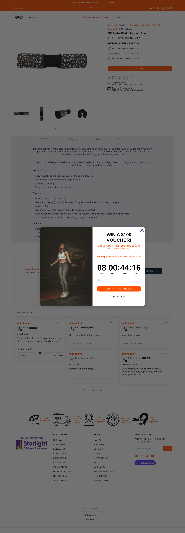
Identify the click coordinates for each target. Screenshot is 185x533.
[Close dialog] (142, 230)
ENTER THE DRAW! (119, 289)
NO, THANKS (119, 297)
